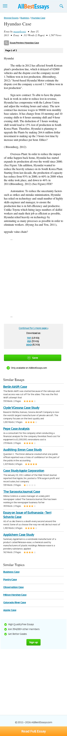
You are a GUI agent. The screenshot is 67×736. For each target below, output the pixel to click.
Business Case (11, 571)
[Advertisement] (33, 277)
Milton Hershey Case (14, 594)
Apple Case (9, 610)
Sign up (33, 642)
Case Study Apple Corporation (23, 471)
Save (35, 357)
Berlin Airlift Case (15, 387)
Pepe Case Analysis (16, 429)
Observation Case (13, 587)
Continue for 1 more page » (33, 328)
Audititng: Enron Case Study (22, 450)
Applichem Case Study (18, 535)
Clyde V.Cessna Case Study (21, 408)
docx (29, 344)
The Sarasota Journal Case (21, 492)
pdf (29, 341)
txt (29, 338)
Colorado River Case (14, 602)
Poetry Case (10, 579)
